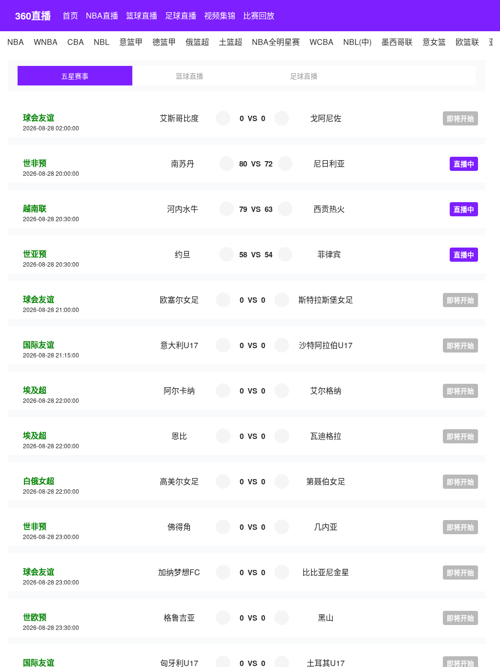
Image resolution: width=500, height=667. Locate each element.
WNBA (46, 41)
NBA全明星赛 (276, 41)
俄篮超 (197, 41)
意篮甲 (131, 41)
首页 (70, 15)
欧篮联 (467, 41)
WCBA (321, 41)
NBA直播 (102, 15)
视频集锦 (219, 15)
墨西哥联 (397, 41)
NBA (15, 41)
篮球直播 (141, 15)
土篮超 (230, 41)
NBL (101, 41)
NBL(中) (357, 41)
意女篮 (434, 41)
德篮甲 (164, 41)
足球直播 (180, 15)
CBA (75, 41)
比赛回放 (258, 15)
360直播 (33, 15)
